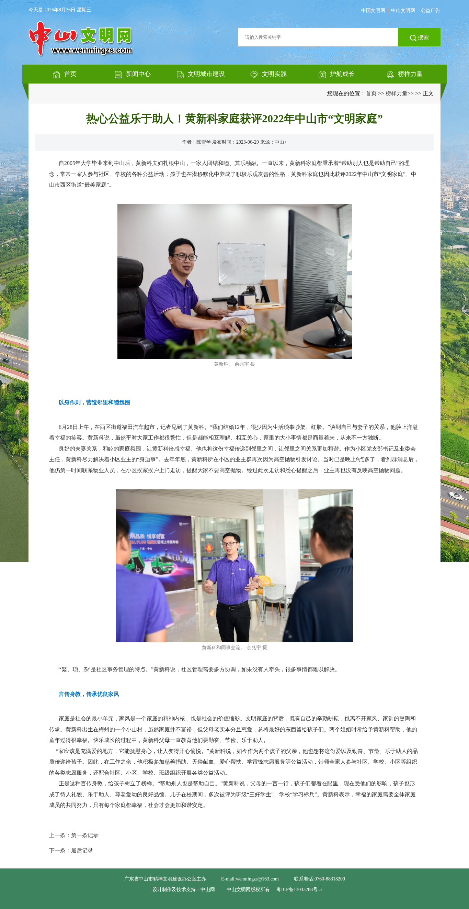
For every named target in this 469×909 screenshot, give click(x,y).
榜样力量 (397, 93)
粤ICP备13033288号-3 (299, 889)
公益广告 (430, 10)
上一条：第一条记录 (74, 835)
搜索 (422, 37)
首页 (371, 93)
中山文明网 (403, 10)
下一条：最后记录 (71, 850)
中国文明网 (373, 10)
